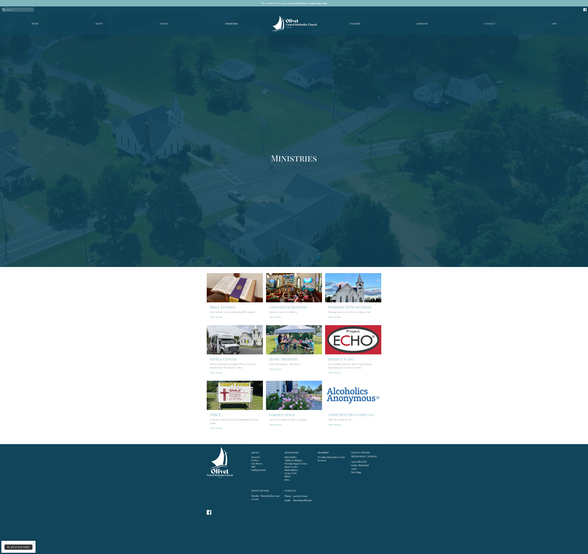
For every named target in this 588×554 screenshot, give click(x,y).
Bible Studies (291, 457)
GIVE (554, 23)
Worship (355, 23)
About (99, 23)
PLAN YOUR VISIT (18, 547)
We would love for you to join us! (294, 3)
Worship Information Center (331, 457)
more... (287, 479)
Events (164, 23)
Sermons (422, 23)
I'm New (255, 460)
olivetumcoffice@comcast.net (304, 500)
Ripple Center (291, 466)
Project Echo (291, 473)
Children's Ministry (294, 460)
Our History (257, 463)
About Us (255, 457)
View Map (356, 472)
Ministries (231, 23)
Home (35, 23)
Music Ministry (291, 470)
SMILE (288, 476)
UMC (253, 466)
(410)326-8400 (300, 496)
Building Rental (258, 470)
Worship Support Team (296, 463)
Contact (489, 23)
